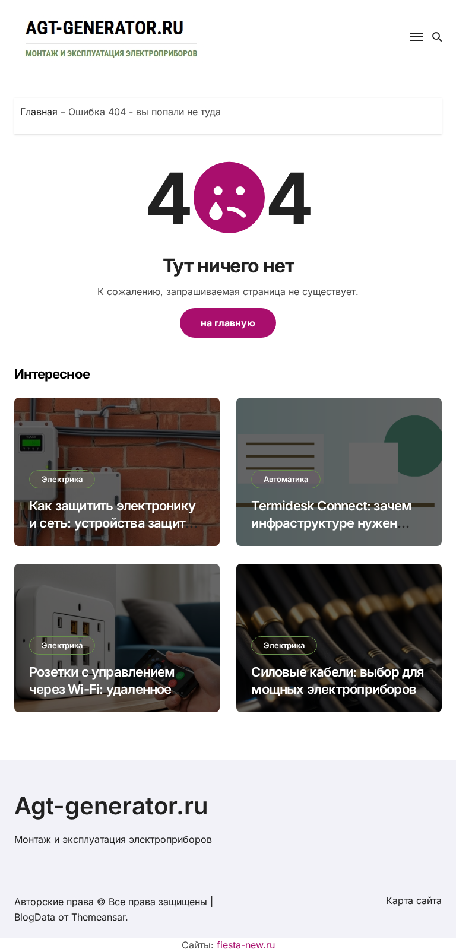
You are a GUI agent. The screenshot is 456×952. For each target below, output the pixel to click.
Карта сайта (414, 900)
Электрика (62, 479)
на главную (228, 323)
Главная (39, 112)
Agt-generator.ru (111, 805)
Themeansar (98, 917)
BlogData (34, 917)
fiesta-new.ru (246, 945)
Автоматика (286, 479)
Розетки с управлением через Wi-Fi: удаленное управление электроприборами (102, 697)
